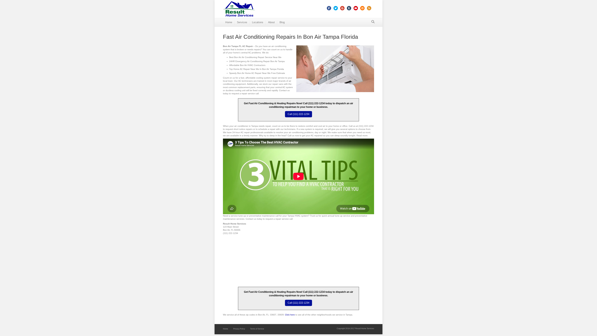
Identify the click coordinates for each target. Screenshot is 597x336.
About (271, 22)
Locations (257, 22)
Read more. (362, 135)
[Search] (372, 22)
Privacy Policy (239, 329)
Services (242, 22)
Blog (282, 22)
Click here (290, 314)
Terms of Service (257, 329)
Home (228, 22)
